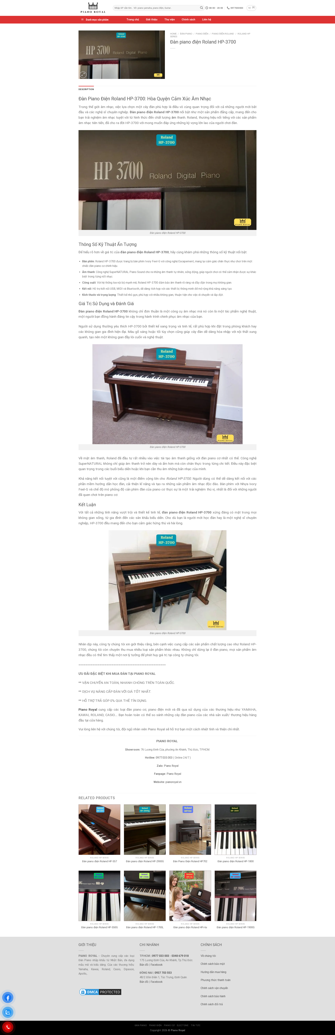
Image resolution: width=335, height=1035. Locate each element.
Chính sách (188, 19)
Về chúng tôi (208, 955)
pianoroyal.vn (173, 782)
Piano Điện (202, 33)
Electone (183, 1025)
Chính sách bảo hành (213, 996)
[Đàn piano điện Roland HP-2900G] (145, 829)
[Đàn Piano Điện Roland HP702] (190, 829)
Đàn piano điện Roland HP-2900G (145, 861)
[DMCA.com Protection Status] (100, 991)
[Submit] (201, 8)
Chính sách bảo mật (213, 964)
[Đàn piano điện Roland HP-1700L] (145, 896)
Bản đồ (144, 964)
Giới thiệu (151, 19)
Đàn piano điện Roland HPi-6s (190, 927)
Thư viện (169, 19)
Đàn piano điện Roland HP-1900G (236, 927)
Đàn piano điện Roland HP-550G (99, 927)
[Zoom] (83, 74)
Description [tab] (86, 89)
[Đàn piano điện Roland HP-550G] (99, 896)
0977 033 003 (160, 955)
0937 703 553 (163, 972)
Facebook (157, 964)
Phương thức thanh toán (215, 980)
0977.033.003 (164, 757)
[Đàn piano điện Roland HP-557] (99, 829)
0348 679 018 (180, 955)
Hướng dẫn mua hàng (213, 972)
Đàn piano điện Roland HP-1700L (144, 927)
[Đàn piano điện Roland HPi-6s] (190, 896)
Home (173, 33)
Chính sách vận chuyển (214, 988)
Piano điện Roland (223, 33)
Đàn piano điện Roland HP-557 (99, 861)
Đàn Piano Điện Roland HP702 (190, 861)
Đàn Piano (186, 33)
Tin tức (195, 1025)
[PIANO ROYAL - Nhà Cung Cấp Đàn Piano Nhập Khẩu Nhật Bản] (93, 8)
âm (174, 117)
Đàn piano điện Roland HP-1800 (236, 861)
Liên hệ (206, 19)
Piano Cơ (169, 1025)
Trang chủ (132, 19)
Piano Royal (171, 765)
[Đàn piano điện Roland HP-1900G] (235, 896)
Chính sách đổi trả (212, 1004)
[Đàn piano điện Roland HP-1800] (235, 829)
